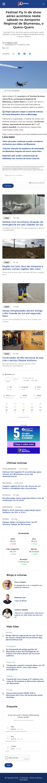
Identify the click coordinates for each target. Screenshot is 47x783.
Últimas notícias (17, 462)
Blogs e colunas (17, 575)
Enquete (12, 706)
